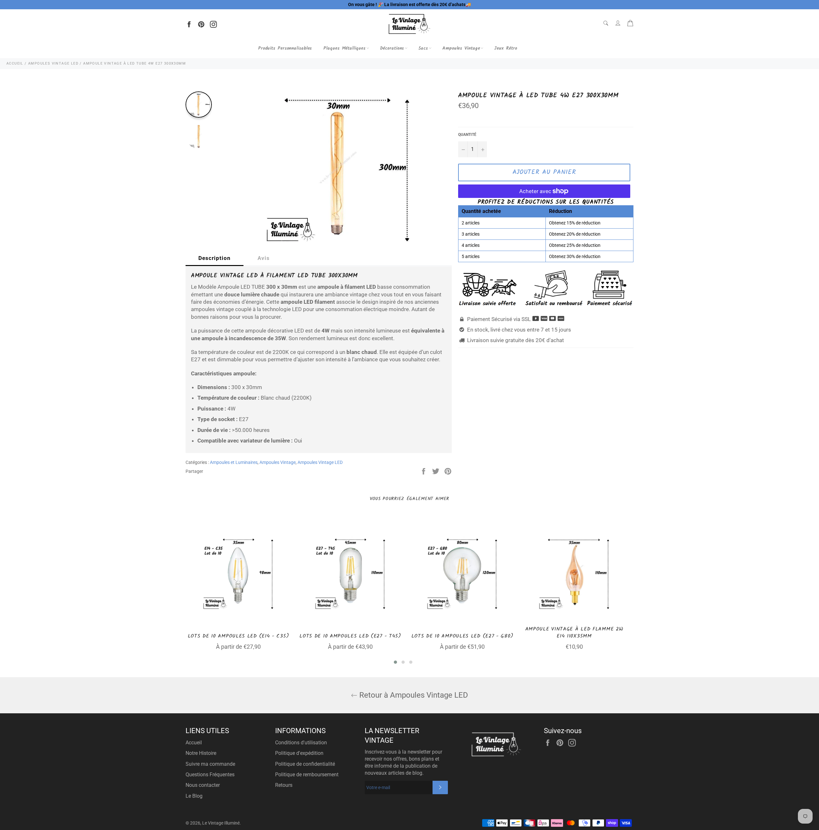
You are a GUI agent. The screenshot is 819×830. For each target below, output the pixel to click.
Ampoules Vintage (461, 48)
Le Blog (194, 796)
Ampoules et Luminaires (234, 462)
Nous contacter (203, 785)
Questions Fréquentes (210, 774)
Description (214, 258)
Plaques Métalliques (344, 48)
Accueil (194, 743)
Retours (283, 785)
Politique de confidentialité (305, 764)
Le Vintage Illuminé (221, 823)
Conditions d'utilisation (301, 743)
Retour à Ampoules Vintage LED (412, 695)
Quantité (467, 134)
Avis (264, 258)
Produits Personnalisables (285, 48)
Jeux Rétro (505, 48)
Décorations (392, 48)
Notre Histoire (201, 753)
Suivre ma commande (210, 764)
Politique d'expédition (299, 753)
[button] (395, 662)
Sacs (423, 48)
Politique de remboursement (306, 774)
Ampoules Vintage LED (320, 462)
